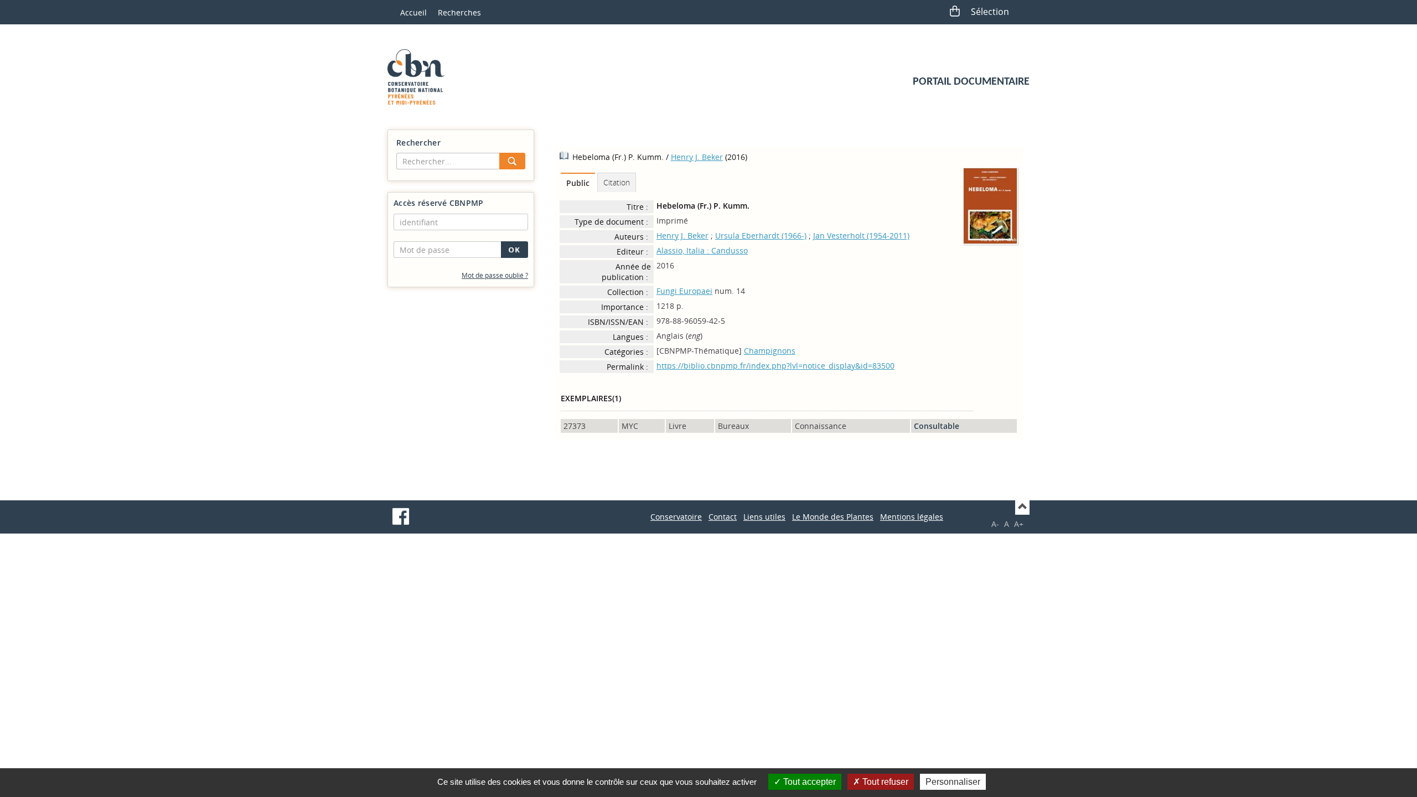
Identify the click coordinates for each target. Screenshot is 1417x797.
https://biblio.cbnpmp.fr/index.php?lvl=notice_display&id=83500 (775, 365)
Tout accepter (808, 781)
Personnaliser (952, 781)
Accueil (413, 12)
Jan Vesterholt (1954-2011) (861, 235)
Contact (722, 516)
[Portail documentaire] (420, 77)
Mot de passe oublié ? (495, 275)
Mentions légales (911, 516)
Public (577, 183)
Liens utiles (764, 516)
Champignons (769, 350)
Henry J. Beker (697, 157)
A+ (1018, 524)
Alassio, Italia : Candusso (702, 250)
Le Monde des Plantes (832, 516)
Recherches (459, 12)
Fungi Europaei (684, 291)
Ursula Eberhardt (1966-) (760, 235)
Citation (616, 182)
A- (995, 524)
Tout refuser (884, 781)
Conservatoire (676, 516)
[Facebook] (400, 516)
